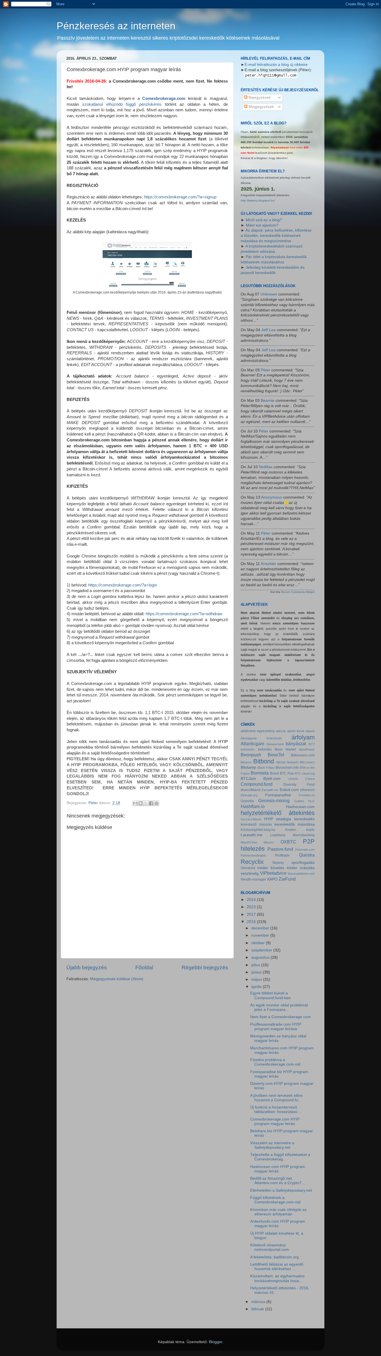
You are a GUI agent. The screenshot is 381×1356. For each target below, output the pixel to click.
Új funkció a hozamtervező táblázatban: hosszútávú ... (276, 1109)
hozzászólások (251, 819)
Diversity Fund (299, 785)
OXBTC (288, 841)
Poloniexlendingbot (253, 855)
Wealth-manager (253, 879)
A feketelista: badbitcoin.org (274, 1257)
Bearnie (267, 400)
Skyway (278, 863)
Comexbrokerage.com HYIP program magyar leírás (275, 1121)
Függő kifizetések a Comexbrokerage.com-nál (275, 1200)
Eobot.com (289, 790)
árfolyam (303, 737)
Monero (269, 842)
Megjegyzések (260, 107)
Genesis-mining (274, 800)
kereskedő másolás (256, 824)
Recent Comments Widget (298, 591)
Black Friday (266, 767)
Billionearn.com (303, 755)
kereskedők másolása (294, 824)
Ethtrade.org (249, 795)
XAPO (272, 879)
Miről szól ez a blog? (264, 220)
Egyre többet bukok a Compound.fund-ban (270, 995)
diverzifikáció (251, 790)
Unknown (269, 294)
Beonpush (251, 754)
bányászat (296, 743)
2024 (252, 900)
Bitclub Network (287, 762)
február (258, 1309)
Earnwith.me (270, 790)
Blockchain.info (287, 768)
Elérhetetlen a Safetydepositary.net (281, 1190)
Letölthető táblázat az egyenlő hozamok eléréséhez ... (276, 1266)
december (260, 928)
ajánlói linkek (295, 731)
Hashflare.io (253, 806)
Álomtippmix (249, 738)
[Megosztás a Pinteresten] (156, 803)
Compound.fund (257, 784)
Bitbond (263, 761)
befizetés (265, 749)
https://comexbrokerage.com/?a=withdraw (184, 614)
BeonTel (276, 754)
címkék (293, 778)
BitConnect (307, 762)
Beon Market (285, 749)
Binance (246, 762)
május (257, 979)
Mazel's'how (249, 842)
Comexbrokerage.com (163, 98)
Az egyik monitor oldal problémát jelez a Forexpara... (279, 1007)
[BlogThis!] (140, 803)
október (258, 943)
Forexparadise (278, 795)
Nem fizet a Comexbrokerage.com (280, 1017)
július (256, 965)
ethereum (307, 790)
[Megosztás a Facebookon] (151, 803)
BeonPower (307, 749)
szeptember (262, 950)
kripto (310, 830)
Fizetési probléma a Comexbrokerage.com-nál (275, 1062)
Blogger (215, 1342)
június (257, 972)
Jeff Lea (268, 330)
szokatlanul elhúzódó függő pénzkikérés (121, 104)
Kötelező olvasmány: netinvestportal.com (269, 1247)
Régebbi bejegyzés (205, 967)
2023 (252, 907)
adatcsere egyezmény (257, 731)
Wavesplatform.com (301, 873)
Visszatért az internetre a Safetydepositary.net (272, 1145)
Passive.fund (280, 849)
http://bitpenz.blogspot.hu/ (258, 200)
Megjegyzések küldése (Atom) (116, 979)
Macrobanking (304, 835)
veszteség (250, 873)
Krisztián (268, 564)
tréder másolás (301, 868)
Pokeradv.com (305, 849)
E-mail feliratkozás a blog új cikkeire (276, 64)
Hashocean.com (300, 807)
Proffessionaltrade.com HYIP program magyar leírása (275, 1026)
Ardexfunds (274, 738)
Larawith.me (251, 835)
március (258, 1302)
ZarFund (287, 878)
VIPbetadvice (273, 873)
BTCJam (248, 778)
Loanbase (278, 835)
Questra (307, 854)
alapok (310, 731)
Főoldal (144, 967)
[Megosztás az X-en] (146, 803)
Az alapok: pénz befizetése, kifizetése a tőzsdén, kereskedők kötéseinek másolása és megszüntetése (276, 235)
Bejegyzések (259, 97)
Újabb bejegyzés (86, 967)
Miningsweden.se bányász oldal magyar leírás (278, 1038)
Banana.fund (275, 744)
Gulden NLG (304, 801)
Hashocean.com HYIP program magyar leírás (277, 1169)
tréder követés (270, 868)
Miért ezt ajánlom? (262, 225)
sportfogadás (303, 862)
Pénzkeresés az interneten (116, 26)
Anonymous (271, 497)
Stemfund (248, 868)
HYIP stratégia (277, 819)
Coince (310, 778)
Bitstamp (248, 767)
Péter (265, 370)
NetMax (266, 467)
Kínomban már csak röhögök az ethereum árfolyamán (278, 1212)
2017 (252, 914)
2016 (252, 922)
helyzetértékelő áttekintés (278, 812)
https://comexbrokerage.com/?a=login (122, 585)
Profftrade (282, 855)
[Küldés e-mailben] (135, 803)
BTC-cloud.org (305, 773)
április (257, 987)
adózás (281, 731)
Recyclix (252, 861)
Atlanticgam (252, 743)
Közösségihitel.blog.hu (258, 830)
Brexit (274, 773)
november (260, 935)
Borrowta (260, 772)
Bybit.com (272, 778)
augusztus (261, 957)
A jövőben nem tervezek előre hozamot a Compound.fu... (276, 1097)
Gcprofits (247, 801)
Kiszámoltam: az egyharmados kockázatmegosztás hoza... (277, 1278)
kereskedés (304, 819)
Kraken (290, 830)
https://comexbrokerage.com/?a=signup (180, 197)
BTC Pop (287, 773)
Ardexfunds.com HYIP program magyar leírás (277, 1223)
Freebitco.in (307, 795)
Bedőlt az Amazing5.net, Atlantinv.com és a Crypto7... (277, 1180)
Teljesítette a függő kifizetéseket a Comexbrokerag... (280, 1157)
